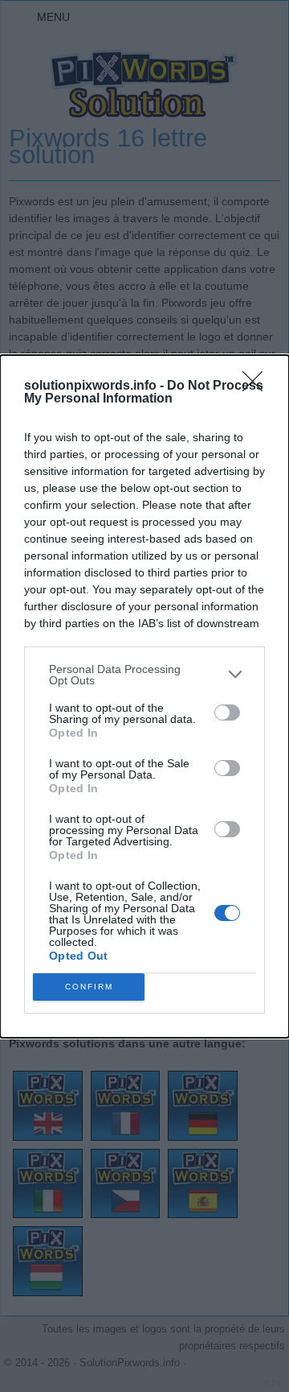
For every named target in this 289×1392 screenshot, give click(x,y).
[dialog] (144, 696)
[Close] (257, 386)
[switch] (227, 712)
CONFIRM (89, 986)
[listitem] (144, 674)
